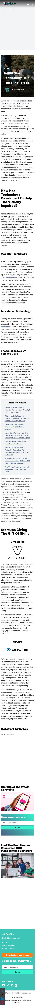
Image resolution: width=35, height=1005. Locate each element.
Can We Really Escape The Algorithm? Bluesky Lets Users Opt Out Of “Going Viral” (17, 410)
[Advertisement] (17, 30)
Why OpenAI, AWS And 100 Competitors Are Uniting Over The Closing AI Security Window (17, 418)
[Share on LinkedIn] (2, 998)
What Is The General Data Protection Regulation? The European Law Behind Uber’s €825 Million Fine (17, 451)
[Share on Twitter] (2, 994)
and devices (6, 327)
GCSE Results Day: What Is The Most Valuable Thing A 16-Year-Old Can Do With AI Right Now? (17, 461)
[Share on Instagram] (2, 1002)
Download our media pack (17, 955)
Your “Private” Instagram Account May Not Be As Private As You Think (17, 469)
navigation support (15, 277)
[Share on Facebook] (2, 990)
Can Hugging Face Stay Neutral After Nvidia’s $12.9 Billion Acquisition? (16, 427)
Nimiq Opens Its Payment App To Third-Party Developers (16, 443)
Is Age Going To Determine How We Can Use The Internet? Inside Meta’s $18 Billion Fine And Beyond (17, 435)
